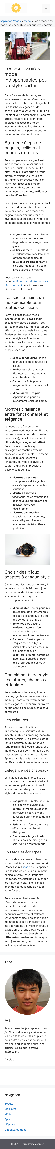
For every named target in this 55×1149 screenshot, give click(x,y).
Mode (27, 21)
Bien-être (10, 1108)
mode (26, 867)
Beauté (9, 1103)
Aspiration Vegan (10, 21)
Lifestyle (10, 1124)
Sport (8, 1119)
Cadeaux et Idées (15, 1129)
